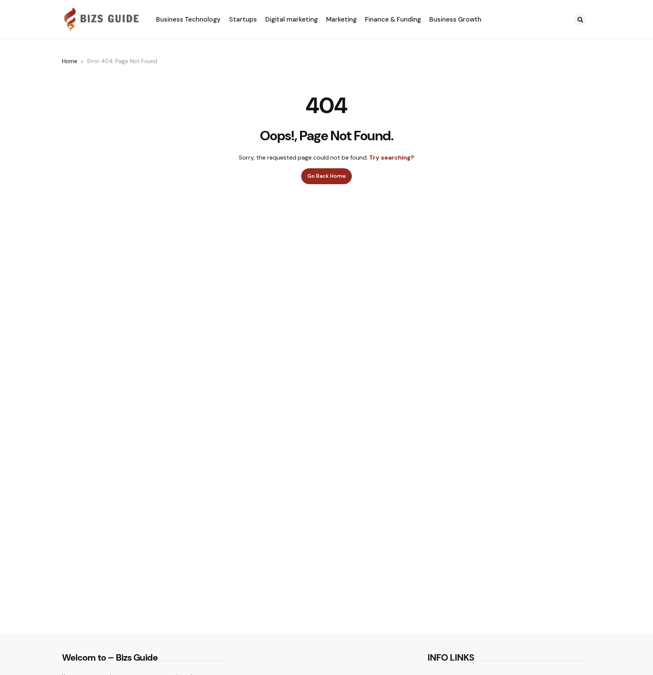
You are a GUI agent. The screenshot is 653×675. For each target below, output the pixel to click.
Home (69, 61)
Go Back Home (326, 175)
